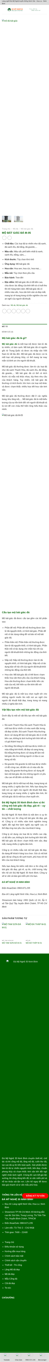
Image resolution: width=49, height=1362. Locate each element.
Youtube (7, 1360)
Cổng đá (13, 1279)
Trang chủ (6, 229)
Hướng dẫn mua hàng (15, 1251)
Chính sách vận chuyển (16, 1260)
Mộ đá (15, 229)
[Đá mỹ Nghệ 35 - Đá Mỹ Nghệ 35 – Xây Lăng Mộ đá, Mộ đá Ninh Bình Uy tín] (24, 9)
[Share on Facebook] (9, 311)
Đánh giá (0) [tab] (7, 332)
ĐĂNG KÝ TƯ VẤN (35, 1196)
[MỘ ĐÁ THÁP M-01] (36, 930)
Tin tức (8, 1288)
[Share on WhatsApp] (4, 311)
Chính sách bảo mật (14, 1256)
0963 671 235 (30, 1360)
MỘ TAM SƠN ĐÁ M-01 (12, 943)
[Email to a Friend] (18, 311)
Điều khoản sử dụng (14, 1247)
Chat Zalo (18, 1360)
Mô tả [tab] (5, 326)
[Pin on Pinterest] (23, 311)
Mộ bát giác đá (27, 229)
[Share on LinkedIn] (28, 311)
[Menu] (3, 9)
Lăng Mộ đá (10, 1269)
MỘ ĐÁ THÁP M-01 (34, 943)
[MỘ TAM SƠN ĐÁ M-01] (12, 930)
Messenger (42, 1360)
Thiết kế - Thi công (13, 1265)
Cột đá (8, 1283)
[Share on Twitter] (14, 311)
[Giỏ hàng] (45, 9)
